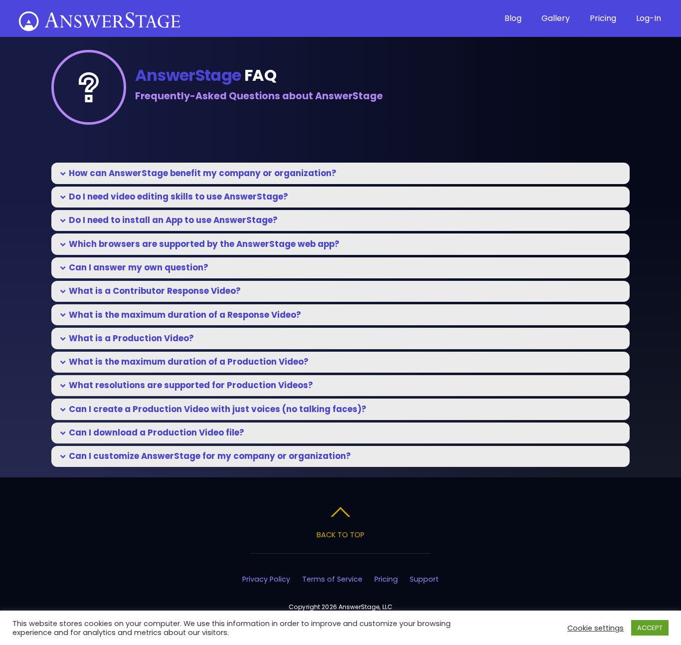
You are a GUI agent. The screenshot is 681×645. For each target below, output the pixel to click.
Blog (513, 18)
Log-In (648, 18)
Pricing (603, 18)
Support (424, 579)
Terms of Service (332, 579)
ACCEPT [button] (650, 628)
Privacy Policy (266, 579)
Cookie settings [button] (595, 628)
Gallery (555, 18)
